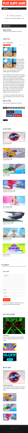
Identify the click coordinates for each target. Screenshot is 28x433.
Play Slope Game (14, 3)
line (19, 107)
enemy (13, 107)
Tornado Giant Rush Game (9, 191)
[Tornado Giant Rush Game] (14, 185)
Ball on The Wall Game (8, 223)
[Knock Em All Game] (14, 233)
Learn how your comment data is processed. (13, 303)
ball (9, 107)
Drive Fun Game (6, 175)
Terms (10, 431)
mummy (22, 107)
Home (4, 43)
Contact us (14, 431)
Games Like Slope (6, 45)
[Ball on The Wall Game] (14, 217)
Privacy (6, 431)
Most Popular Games (9, 314)
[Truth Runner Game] (14, 201)
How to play (6, 26)
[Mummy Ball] (10, 52)
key (16, 107)
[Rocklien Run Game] (14, 137)
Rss (22, 431)
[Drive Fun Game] (14, 169)
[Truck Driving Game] (14, 153)
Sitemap (18, 431)
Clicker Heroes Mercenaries (12, 18)
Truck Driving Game (7, 159)
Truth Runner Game (7, 207)
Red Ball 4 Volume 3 (15, 16)
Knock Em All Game (7, 239)
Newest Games (7, 367)
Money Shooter (6, 255)
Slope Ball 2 (6, 335)
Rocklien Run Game (7, 143)
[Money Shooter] (14, 248)
